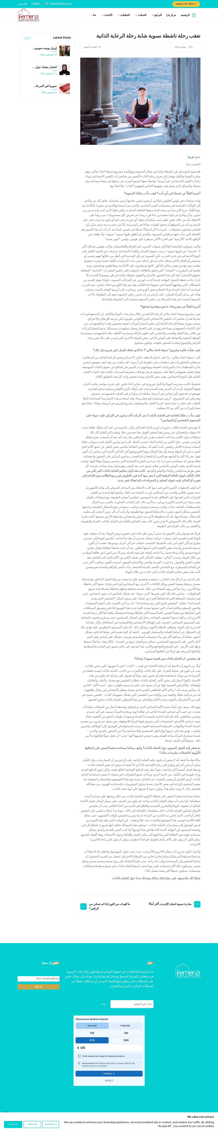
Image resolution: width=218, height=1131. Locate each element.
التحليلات (125, 15)
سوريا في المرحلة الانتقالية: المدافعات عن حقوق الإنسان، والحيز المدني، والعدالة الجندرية (44, 86)
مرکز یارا (171, 15)
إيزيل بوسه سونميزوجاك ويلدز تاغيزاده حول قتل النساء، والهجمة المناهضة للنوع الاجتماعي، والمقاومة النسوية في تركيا (44, 48)
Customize (49, 1124)
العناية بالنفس (90, 47)
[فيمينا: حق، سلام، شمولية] (28, 15)
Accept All (13, 1124)
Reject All (32, 1124)
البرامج (158, 15)
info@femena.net (60, 3)
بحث (103, 1004)
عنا (94, 15)
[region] (109, 1121)
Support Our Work (185, 4)
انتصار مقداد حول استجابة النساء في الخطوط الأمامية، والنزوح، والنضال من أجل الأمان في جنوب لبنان (44, 67)
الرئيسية (185, 15)
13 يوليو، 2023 (183, 47)
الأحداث (108, 15)
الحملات (142, 15)
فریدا (191, 157)
